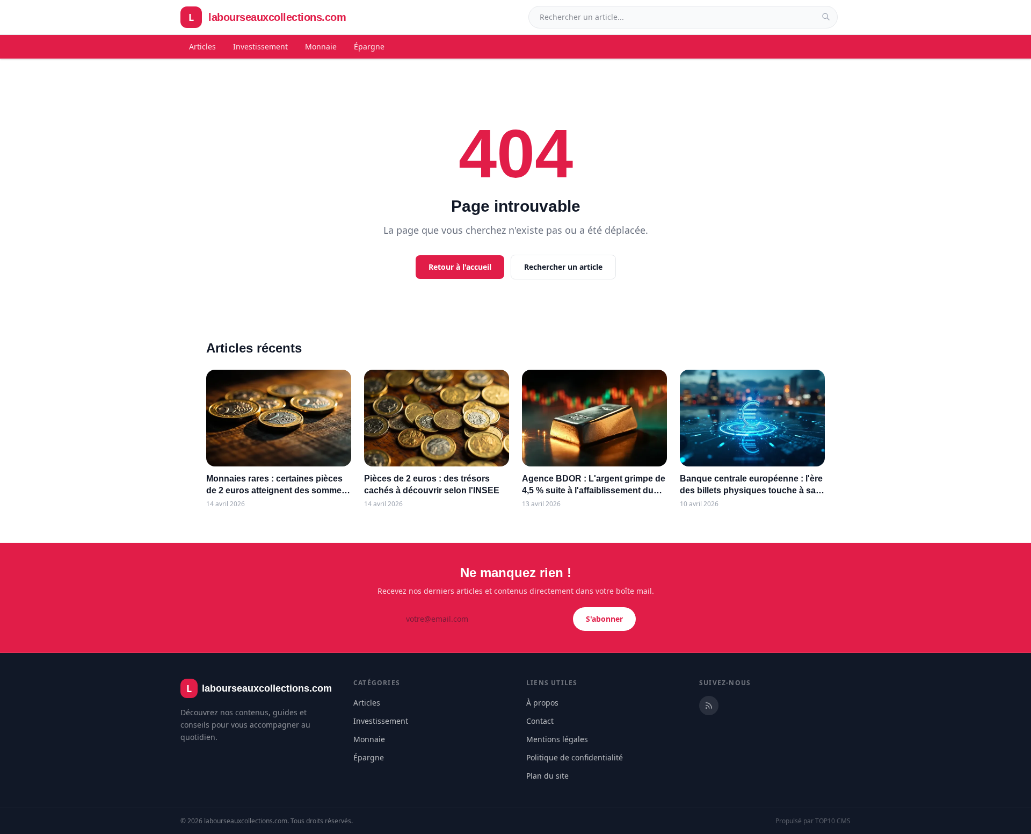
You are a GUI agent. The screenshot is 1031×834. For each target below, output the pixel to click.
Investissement (260, 46)
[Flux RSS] (708, 705)
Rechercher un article (563, 267)
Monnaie (321, 46)
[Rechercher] (826, 16)
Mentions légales (557, 739)
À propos (542, 703)
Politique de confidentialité (574, 757)
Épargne (369, 46)
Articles (202, 46)
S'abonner (604, 619)
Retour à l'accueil (460, 267)
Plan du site (547, 776)
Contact (540, 721)
